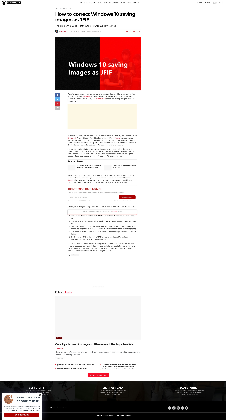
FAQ (49, 407)
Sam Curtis (60, 348)
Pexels (117, 138)
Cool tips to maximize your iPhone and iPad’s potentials (94, 344)
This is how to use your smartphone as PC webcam (119, 364)
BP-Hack (68, 8)
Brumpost (72, 138)
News (100, 2)
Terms (54, 407)
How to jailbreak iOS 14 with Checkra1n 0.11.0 (72, 368)
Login (200, 2)
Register (207, 2)
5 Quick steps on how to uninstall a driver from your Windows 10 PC (89, 166)
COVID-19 (136, 2)
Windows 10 (101, 99)
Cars (129, 2)
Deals (123, 2)
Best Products (90, 2)
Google (71, 180)
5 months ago (73, 31)
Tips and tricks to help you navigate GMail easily (118, 366)
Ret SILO (63, 31)
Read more (60, 358)
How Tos (107, 2)
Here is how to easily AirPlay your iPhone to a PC (118, 369)
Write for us (42, 407)
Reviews (116, 2)
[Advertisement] (102, 116)
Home (57, 8)
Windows (87, 96)
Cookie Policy (63, 407)
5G (81, 2)
